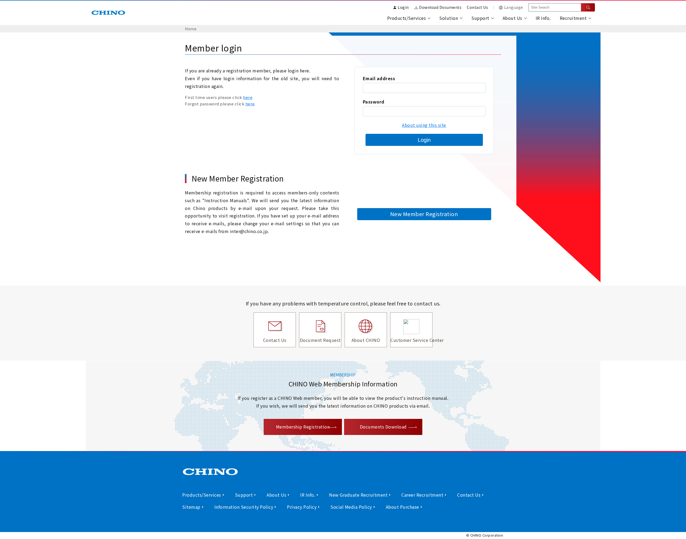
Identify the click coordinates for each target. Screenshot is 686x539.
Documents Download (383, 426)
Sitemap (191, 507)
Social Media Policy (351, 507)
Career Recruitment (422, 495)
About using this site (424, 125)
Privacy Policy (301, 507)
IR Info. (543, 18)
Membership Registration (303, 426)
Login (424, 140)
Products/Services (201, 495)
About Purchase (402, 507)
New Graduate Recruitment (358, 495)
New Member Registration (424, 214)
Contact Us (477, 7)
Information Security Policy (243, 507)
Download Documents (440, 7)
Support (244, 495)
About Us (276, 495)
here (247, 97)
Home (190, 28)
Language (513, 7)
